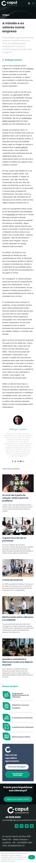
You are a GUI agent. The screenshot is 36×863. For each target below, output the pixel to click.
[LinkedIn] (27, 826)
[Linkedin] (15, 461)
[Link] (18, 494)
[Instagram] (18, 461)
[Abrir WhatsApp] (31, 858)
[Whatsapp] (23, 461)
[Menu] (29, 3)
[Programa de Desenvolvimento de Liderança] (7, 695)
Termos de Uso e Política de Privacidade (12, 860)
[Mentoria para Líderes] (7, 737)
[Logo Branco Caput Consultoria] (9, 3)
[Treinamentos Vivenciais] (7, 718)
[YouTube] (32, 826)
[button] (33, 3)
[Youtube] (21, 461)
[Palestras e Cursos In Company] (7, 706)
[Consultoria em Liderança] (7, 727)
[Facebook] (13, 461)
